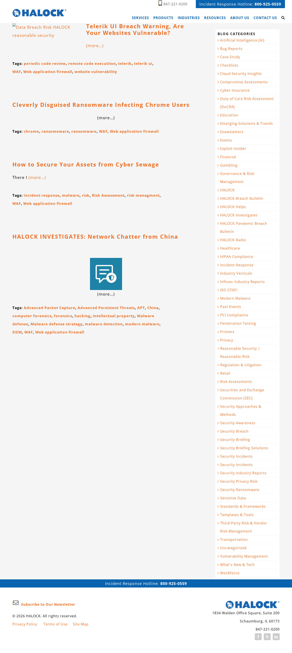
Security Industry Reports (243, 473)
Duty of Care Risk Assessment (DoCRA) (247, 102)
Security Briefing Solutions (244, 448)
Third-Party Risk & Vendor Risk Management (243, 527)
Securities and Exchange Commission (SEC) (242, 394)
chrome (31, 131)
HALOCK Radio (233, 240)
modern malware (142, 323)
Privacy (226, 340)
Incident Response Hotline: (240, 4)
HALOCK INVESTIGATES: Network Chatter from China (95, 236)
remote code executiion (92, 63)
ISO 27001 (229, 290)
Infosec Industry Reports (242, 281)
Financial (228, 157)
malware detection (104, 323)
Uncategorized (233, 548)
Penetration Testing (238, 323)
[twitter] (267, 636)
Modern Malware (235, 298)
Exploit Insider (233, 148)
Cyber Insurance (235, 90)
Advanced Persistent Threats (106, 307)
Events (226, 140)
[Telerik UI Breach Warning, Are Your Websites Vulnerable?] (46, 37)
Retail (225, 373)
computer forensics (32, 315)
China (153, 307)
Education (229, 115)
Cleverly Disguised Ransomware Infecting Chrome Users (101, 105)
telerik (125, 63)
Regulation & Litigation (241, 365)
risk (86, 195)
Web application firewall (47, 71)
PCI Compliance (234, 315)
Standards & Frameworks (243, 506)
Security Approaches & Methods (240, 410)
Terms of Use (56, 624)
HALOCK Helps (233, 206)
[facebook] (258, 636)
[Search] (283, 17)
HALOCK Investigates (239, 215)
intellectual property (114, 315)
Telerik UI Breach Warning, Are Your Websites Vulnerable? (135, 29)
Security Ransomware (239, 489)
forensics (63, 315)
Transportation (234, 539)
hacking (82, 315)
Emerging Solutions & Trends (246, 123)
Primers (227, 331)
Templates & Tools (237, 514)
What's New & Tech (237, 564)
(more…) (95, 45)
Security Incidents (236, 456)
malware (71, 195)
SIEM (17, 332)
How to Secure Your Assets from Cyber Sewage (85, 164)
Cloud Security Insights (241, 73)
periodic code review (45, 63)
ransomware (84, 131)
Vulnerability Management (244, 556)
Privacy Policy (24, 624)
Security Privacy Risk (238, 481)
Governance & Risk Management (237, 177)
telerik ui (143, 63)
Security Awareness (237, 423)
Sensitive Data (233, 498)
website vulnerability (96, 71)
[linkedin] (276, 636)
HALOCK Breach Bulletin (241, 198)
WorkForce (230, 573)
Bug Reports (231, 48)
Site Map (80, 624)
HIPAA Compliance (236, 256)
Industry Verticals (236, 273)
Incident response (42, 195)
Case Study (230, 57)
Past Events (230, 306)
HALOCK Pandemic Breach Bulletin (243, 227)
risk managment (143, 195)
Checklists (229, 65)
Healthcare (230, 248)
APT (141, 307)
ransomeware (55, 131)
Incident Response (237, 265)
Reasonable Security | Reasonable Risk (240, 352)
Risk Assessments (236, 381)
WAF (16, 71)
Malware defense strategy (57, 323)
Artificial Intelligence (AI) (242, 40)
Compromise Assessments (244, 82)
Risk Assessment (108, 195)
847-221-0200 (175, 4)
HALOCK (227, 190)
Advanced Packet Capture (49, 307)
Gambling (228, 165)
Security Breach (234, 431)
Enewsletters (231, 131)
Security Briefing (235, 439)
